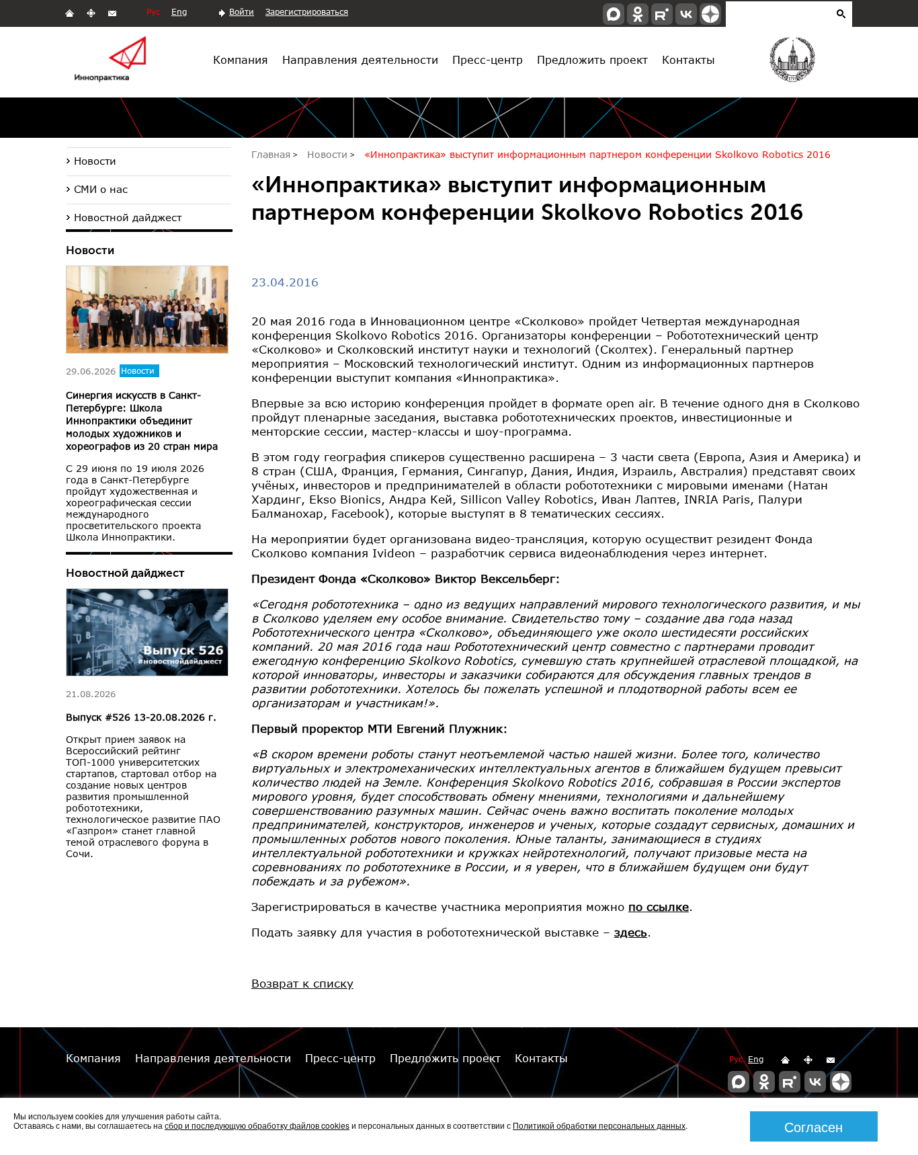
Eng (179, 12)
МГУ (791, 62)
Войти (241, 12)
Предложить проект (592, 59)
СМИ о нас (101, 189)
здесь (630, 932)
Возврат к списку (302, 983)
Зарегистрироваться (306, 12)
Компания (240, 59)
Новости (95, 161)
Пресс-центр (487, 59)
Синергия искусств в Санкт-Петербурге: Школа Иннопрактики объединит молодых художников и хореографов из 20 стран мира (142, 420)
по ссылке (658, 907)
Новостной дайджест (127, 217)
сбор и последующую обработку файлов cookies (257, 1125)
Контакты (688, 59)
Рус (153, 12)
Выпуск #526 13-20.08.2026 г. (141, 717)
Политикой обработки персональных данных (599, 1125)
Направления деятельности (360, 59)
